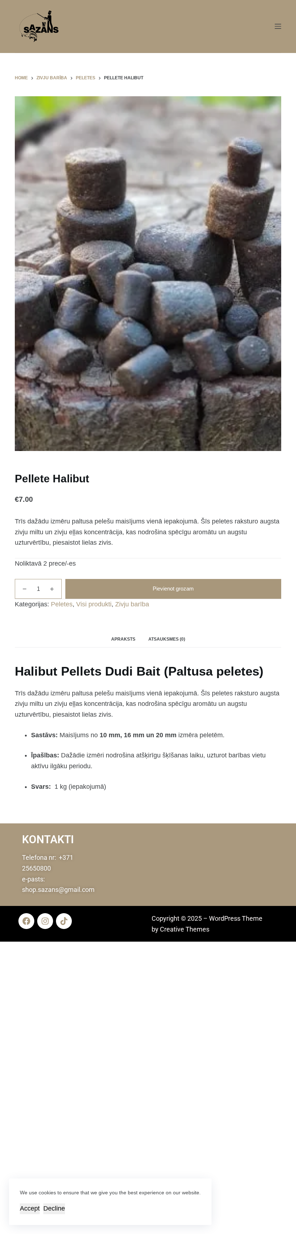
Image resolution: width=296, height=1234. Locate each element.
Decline (54, 1208)
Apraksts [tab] (123, 639)
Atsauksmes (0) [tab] (166, 639)
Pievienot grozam (173, 588)
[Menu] (278, 26)
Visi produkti (94, 604)
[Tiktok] (64, 921)
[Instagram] (45, 921)
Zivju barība (132, 604)
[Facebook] (26, 921)
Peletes (62, 604)
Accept (30, 1208)
